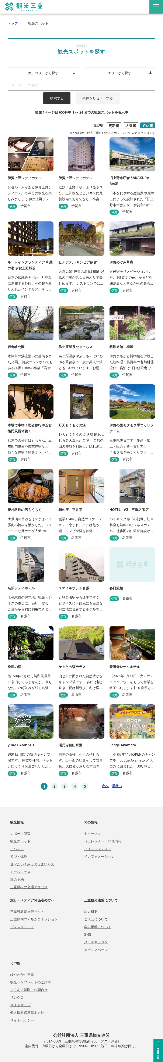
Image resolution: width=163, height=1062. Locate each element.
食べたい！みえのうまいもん (32, 864)
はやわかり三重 (22, 974)
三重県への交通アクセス (29, 887)
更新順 (114, 125)
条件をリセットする (97, 98)
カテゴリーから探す (43, 73)
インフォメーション (99, 856)
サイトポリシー (22, 1020)
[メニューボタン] (156, 7)
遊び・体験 (18, 856)
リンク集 (17, 997)
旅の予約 (17, 879)
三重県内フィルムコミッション (34, 919)
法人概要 (91, 911)
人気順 (131, 125)
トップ (13, 23)
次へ (105, 786)
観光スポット (20, 841)
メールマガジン (96, 942)
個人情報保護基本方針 (27, 1013)
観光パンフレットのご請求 (30, 982)
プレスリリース (22, 927)
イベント (17, 849)
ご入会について (96, 919)
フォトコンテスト (97, 849)
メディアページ (96, 950)
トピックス (92, 833)
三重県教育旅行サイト (27, 911)
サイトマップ (20, 1005)
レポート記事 (20, 833)
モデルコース (20, 872)
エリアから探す (120, 73)
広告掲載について (97, 927)
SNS (87, 934)
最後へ (117, 786)
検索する (57, 98)
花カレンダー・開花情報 (102, 841)
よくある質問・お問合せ (29, 990)
